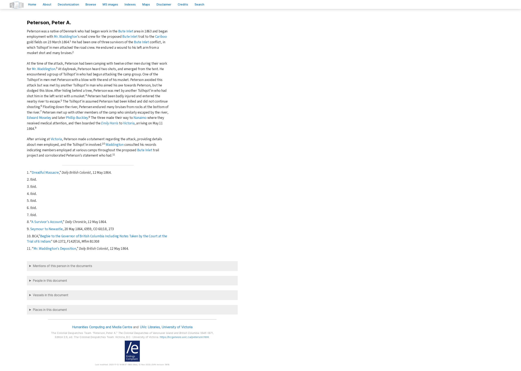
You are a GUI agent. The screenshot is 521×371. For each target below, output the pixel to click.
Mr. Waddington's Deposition (55, 248)
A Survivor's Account (47, 221)
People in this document (50, 281)
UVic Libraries (150, 327)
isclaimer (164, 4)
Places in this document (50, 310)
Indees (130, 4)
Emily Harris (109, 123)
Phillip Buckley (77, 117)
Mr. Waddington (65, 36)
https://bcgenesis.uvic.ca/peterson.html (184, 337)
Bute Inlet (125, 31)
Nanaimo (140, 117)
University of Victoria (177, 327)
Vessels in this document (50, 295)
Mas (146, 4)
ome (32, 4)
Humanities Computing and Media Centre (102, 327)
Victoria (128, 123)
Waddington (115, 144)
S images (110, 4)
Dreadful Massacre (45, 172)
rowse (90, 4)
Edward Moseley (39, 117)
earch (199, 4)
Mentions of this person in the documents (62, 266)
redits (183, 4)
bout (47, 4)
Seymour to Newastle (46, 229)
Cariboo (161, 36)
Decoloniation (68, 4)
